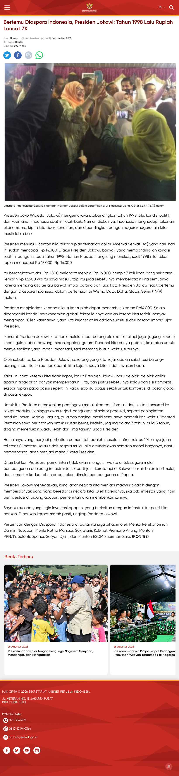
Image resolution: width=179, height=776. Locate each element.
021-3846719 (17, 720)
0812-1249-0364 (19, 728)
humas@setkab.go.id (22, 737)
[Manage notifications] (168, 766)
